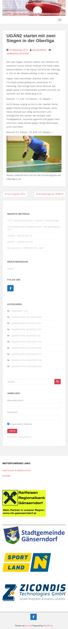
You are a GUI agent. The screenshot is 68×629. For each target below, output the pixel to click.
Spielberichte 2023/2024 (24, 353)
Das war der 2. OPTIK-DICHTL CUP (25, 247)
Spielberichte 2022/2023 (24, 347)
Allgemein (16, 310)
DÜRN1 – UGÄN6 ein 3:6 (20, 241)
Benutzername (15, 400)
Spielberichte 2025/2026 (24, 366)
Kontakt (6, 475)
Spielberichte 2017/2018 (24, 317)
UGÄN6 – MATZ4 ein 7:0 (19, 235)
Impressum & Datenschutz (16, 470)
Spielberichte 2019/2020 (17, 53)
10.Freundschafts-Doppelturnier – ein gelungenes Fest (33, 228)
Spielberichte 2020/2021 (24, 335)
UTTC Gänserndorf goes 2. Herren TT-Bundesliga (33, 220)
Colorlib (28, 625)
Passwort (12, 412)
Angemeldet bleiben (20, 423)
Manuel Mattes (39, 49)
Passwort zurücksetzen (19, 436)
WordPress (48, 625)
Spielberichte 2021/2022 (24, 341)
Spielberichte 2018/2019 (24, 323)
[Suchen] (57, 381)
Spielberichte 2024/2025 (24, 360)
